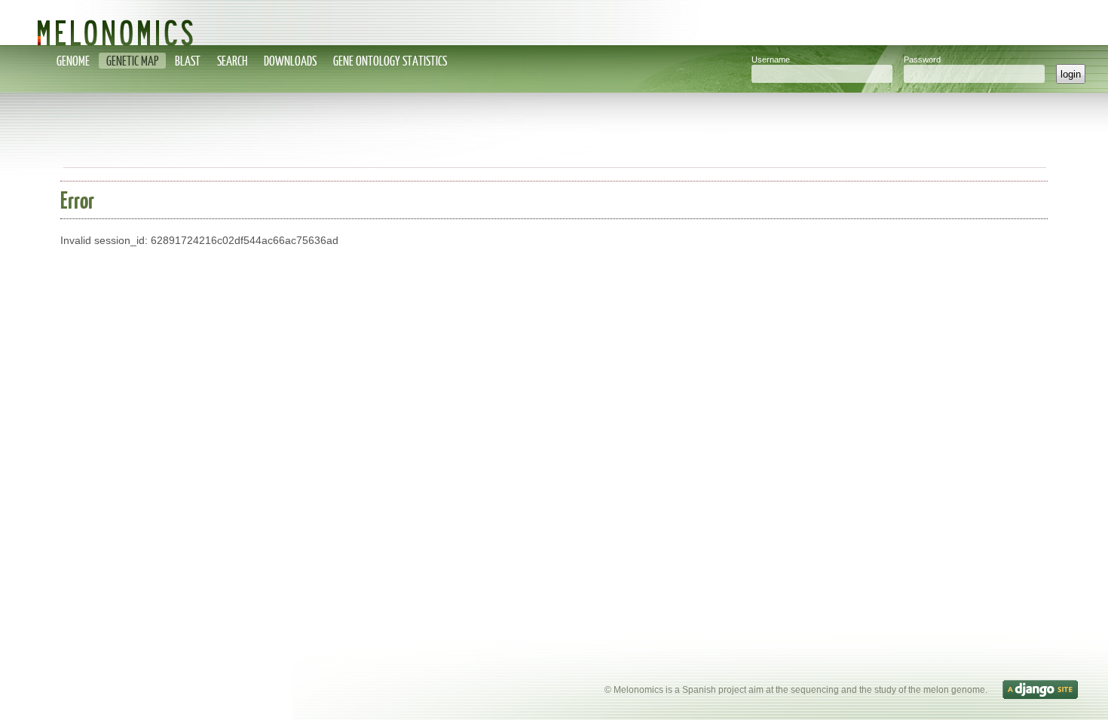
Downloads (290, 61)
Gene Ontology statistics (390, 61)
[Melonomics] (554, 22)
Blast (187, 61)
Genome (73, 61)
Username (770, 59)
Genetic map (132, 61)
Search (232, 61)
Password (922, 59)
